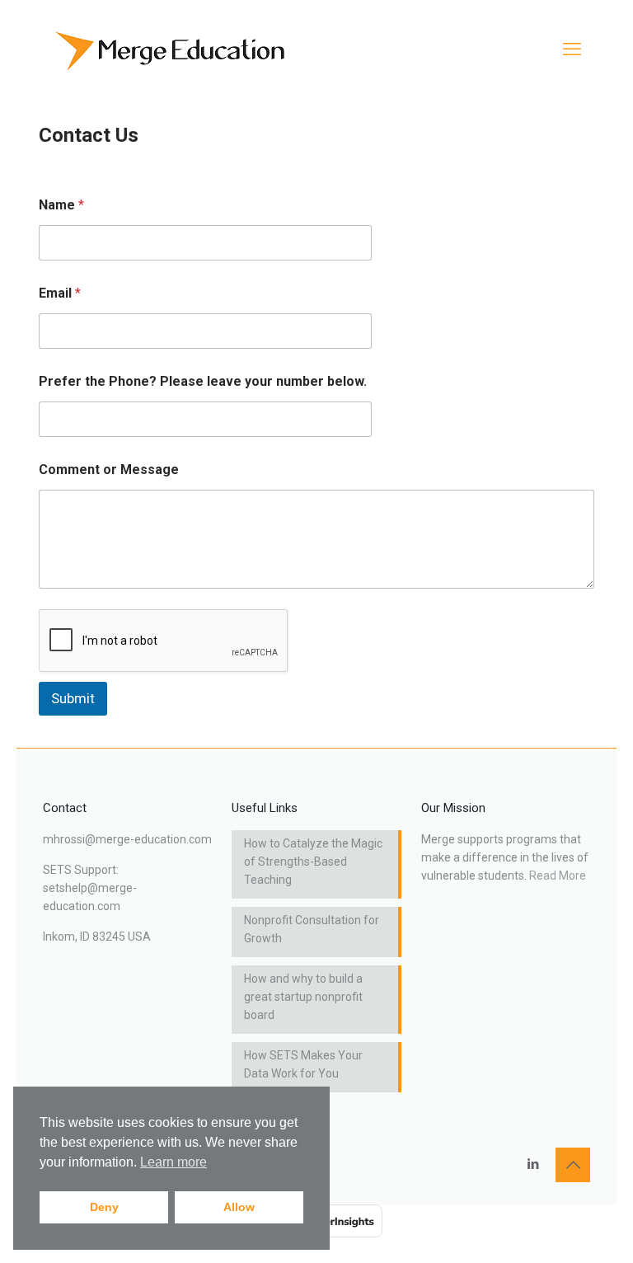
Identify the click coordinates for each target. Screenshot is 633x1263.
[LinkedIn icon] (533, 1164)
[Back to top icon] (573, 1165)
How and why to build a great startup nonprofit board (303, 996)
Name (61, 205)
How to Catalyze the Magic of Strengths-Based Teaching (313, 861)
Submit (73, 698)
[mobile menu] (572, 49)
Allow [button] (239, 1207)
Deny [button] (104, 1207)
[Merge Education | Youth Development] (174, 49)
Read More (557, 875)
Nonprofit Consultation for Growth (311, 929)
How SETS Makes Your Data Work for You (303, 1064)
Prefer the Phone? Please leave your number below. (203, 381)
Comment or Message (109, 469)
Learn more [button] (173, 1162)
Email (60, 293)
